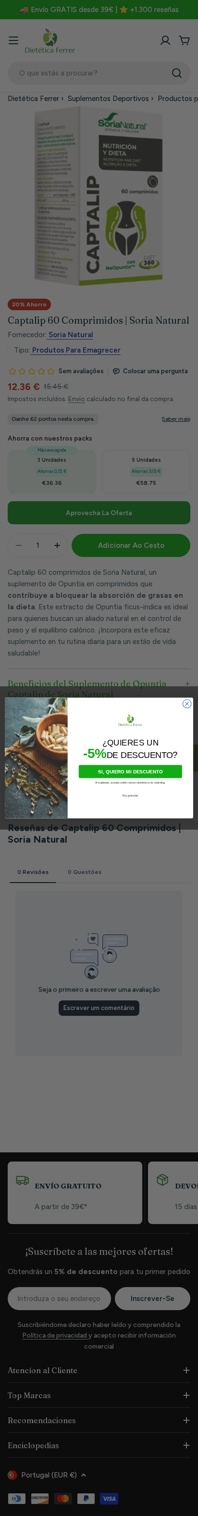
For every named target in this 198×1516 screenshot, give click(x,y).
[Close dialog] (187, 703)
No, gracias (130, 795)
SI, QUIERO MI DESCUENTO (130, 771)
